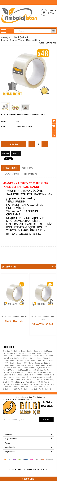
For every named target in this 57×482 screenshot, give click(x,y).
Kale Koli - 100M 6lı (12, 389)
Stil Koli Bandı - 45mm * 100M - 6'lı (14, 316)
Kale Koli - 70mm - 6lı (38, 384)
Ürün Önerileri (30, 174)
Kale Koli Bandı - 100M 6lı (40, 363)
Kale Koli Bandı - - (9, 365)
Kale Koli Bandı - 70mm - (19, 358)
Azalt (31, 144)
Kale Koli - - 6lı (35, 389)
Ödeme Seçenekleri (11, 174)
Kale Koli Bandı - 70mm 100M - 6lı (22, 356)
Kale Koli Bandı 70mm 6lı (14, 375)
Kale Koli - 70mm (28, 379)
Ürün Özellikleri (10, 168)
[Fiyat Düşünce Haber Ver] (54, 135)
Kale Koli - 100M (18, 387)
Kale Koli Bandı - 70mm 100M (19, 353)
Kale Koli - (17, 379)
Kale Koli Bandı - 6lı (41, 365)
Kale (4, 351)
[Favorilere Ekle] (54, 121)
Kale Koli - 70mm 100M (45, 379)
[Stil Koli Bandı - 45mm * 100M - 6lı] (14, 294)
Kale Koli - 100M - (31, 387)
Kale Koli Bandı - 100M (32, 360)
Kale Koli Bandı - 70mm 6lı (13, 360)
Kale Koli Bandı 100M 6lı (38, 377)
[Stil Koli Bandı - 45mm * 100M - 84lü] (42, 294)
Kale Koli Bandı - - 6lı (25, 365)
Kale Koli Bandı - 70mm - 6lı (40, 358)
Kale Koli (10, 351)
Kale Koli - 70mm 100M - (12, 382)
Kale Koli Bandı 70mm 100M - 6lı (26, 370)
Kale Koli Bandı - (33, 351)
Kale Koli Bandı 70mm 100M (27, 367)
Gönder (46, 419)
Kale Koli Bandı (20, 351)
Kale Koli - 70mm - (22, 384)
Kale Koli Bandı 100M (33, 375)
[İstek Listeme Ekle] (54, 125)
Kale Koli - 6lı (46, 389)
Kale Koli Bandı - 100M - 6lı (20, 363)
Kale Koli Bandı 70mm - (24, 372)
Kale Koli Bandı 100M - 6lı (18, 377)
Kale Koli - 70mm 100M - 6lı (32, 382)
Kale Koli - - (25, 389)
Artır (45, 144)
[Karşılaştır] (54, 130)
